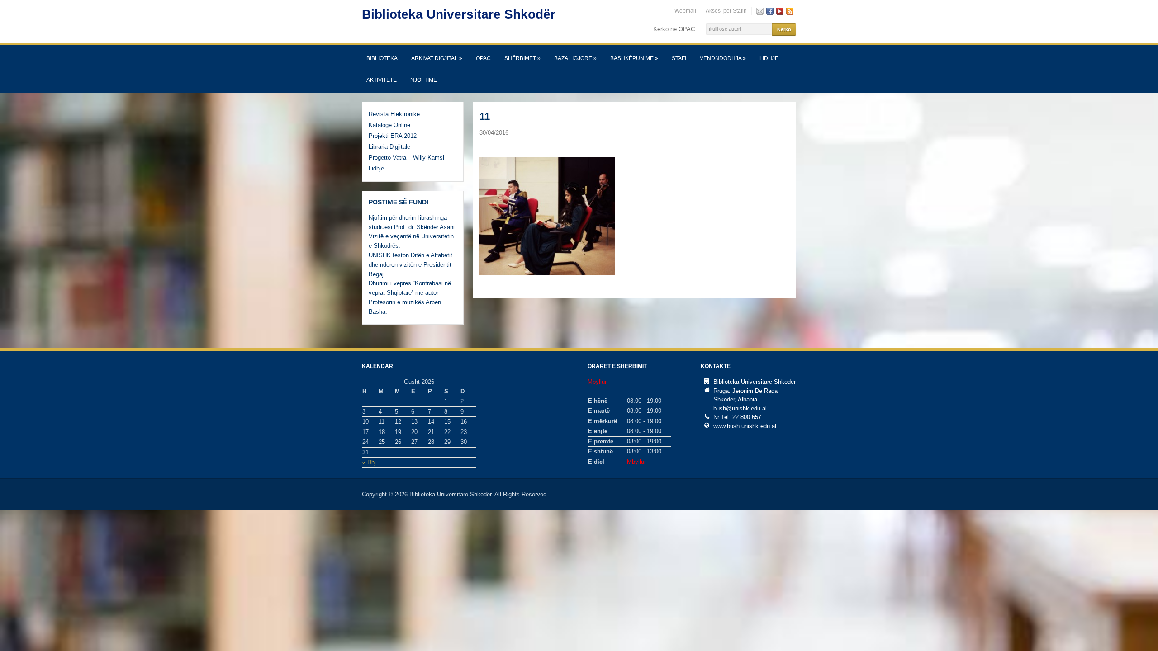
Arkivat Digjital (436, 58)
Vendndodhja (723, 58)
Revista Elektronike (394, 114)
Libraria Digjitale (389, 146)
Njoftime (423, 80)
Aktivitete (381, 80)
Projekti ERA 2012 (393, 135)
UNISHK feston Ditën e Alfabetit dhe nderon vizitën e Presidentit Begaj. (410, 265)
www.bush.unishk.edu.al (744, 426)
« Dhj (369, 462)
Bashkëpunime (634, 58)
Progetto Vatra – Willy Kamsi (406, 157)
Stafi (679, 58)
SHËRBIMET (522, 58)
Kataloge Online (389, 125)
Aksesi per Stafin (726, 11)
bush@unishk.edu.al (740, 408)
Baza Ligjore (575, 58)
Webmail (685, 11)
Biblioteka (382, 58)
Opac (483, 58)
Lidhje (768, 58)
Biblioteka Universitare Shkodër (458, 14)
